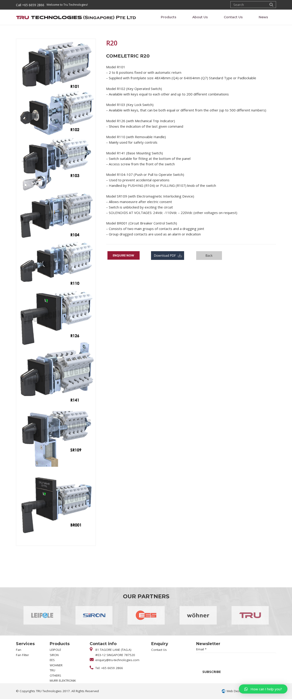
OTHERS (55, 675)
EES (52, 660)
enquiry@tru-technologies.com (117, 660)
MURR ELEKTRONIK (63, 680)
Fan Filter (22, 655)
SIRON (54, 655)
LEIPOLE (55, 650)
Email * (201, 649)
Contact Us (159, 650)
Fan (18, 650)
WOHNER (56, 665)
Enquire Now (123, 255)
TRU (52, 670)
